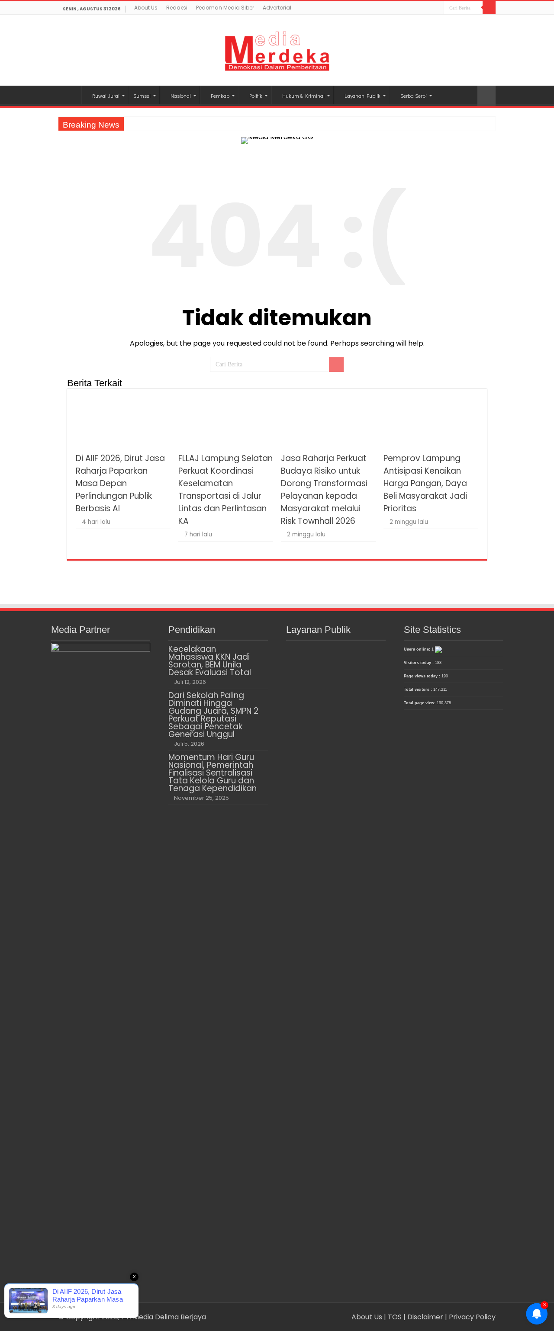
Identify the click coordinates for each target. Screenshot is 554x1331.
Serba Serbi (413, 95)
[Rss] (412, 8)
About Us (146, 7)
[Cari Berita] (489, 7)
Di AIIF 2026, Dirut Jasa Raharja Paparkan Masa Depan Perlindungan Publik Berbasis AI (120, 483)
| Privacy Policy (470, 1317)
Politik (255, 95)
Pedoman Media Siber (225, 7)
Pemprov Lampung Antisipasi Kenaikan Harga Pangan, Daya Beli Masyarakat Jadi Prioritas (425, 483)
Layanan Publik (362, 95)
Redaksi (176, 7)
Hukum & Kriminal (303, 95)
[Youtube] (437, 8)
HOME (69, 95)
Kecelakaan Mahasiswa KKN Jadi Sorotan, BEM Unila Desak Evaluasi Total (209, 660)
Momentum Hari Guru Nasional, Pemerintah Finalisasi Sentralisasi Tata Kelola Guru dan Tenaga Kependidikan (212, 772)
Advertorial (277, 7)
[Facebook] (421, 8)
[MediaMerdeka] (277, 48)
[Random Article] (486, 96)
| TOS (393, 1317)
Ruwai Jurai (105, 95)
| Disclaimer (424, 1317)
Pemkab (220, 95)
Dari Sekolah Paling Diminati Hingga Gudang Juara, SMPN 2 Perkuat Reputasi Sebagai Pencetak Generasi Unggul (213, 715)
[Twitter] (429, 8)
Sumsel (142, 95)
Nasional (181, 95)
